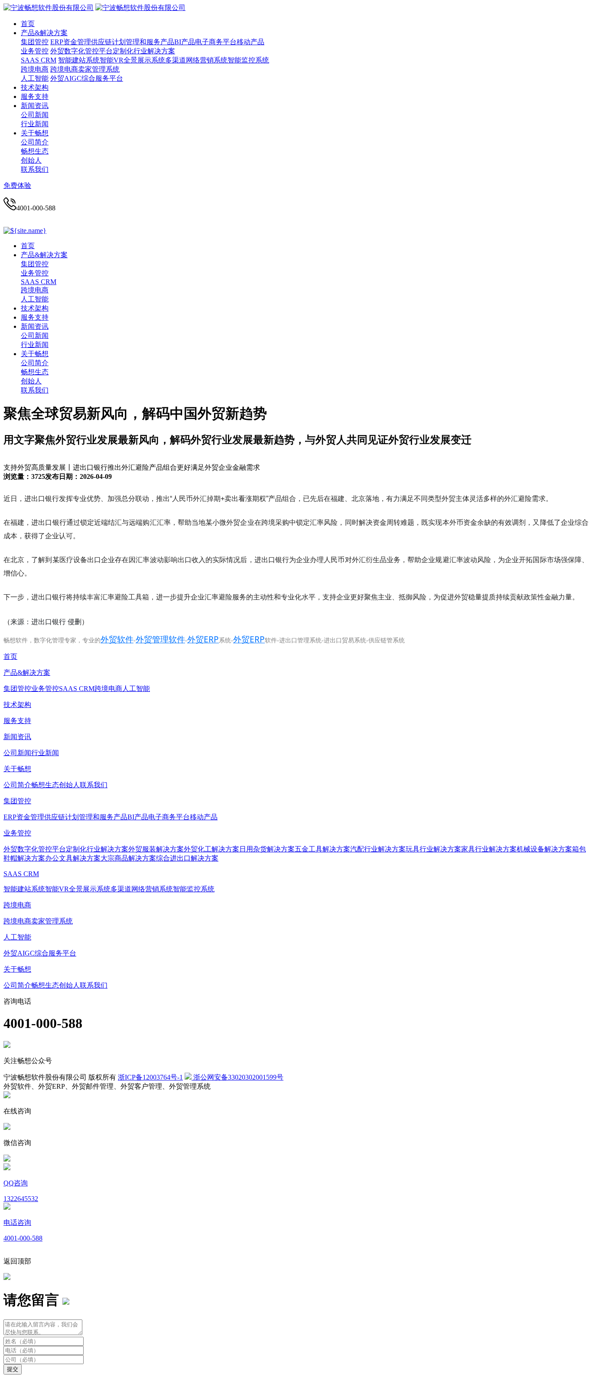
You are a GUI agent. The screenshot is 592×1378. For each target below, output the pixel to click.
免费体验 (17, 185)
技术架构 (35, 87)
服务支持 (35, 96)
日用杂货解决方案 (267, 849)
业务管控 (35, 51)
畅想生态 (35, 151)
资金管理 (77, 42)
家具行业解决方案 (489, 849)
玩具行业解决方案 (433, 849)
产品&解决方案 (44, 32)
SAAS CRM (38, 60)
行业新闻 (35, 124)
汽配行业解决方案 (378, 849)
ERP (56, 42)
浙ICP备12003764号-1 (150, 1077)
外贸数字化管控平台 (81, 51)
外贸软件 (117, 639)
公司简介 (35, 142)
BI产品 (184, 42)
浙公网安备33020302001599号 (237, 1077)
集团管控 (35, 42)
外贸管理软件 (160, 639)
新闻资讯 (35, 105)
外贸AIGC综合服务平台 (86, 78)
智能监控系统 (248, 60)
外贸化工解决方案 (211, 849)
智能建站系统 (79, 60)
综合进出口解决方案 (187, 858)
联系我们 (35, 169)
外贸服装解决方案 (156, 849)
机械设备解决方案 (544, 849)
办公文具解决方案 (73, 858)
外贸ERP (203, 639)
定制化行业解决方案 (144, 51)
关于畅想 (35, 133)
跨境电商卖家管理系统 (85, 69)
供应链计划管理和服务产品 (132, 42)
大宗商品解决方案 (128, 858)
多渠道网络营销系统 (196, 60)
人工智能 (35, 78)
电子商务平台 (216, 42)
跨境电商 (35, 69)
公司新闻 (35, 114)
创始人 (31, 160)
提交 (12, 1369)
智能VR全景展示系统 (132, 60)
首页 (28, 23)
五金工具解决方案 (322, 849)
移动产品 (250, 42)
